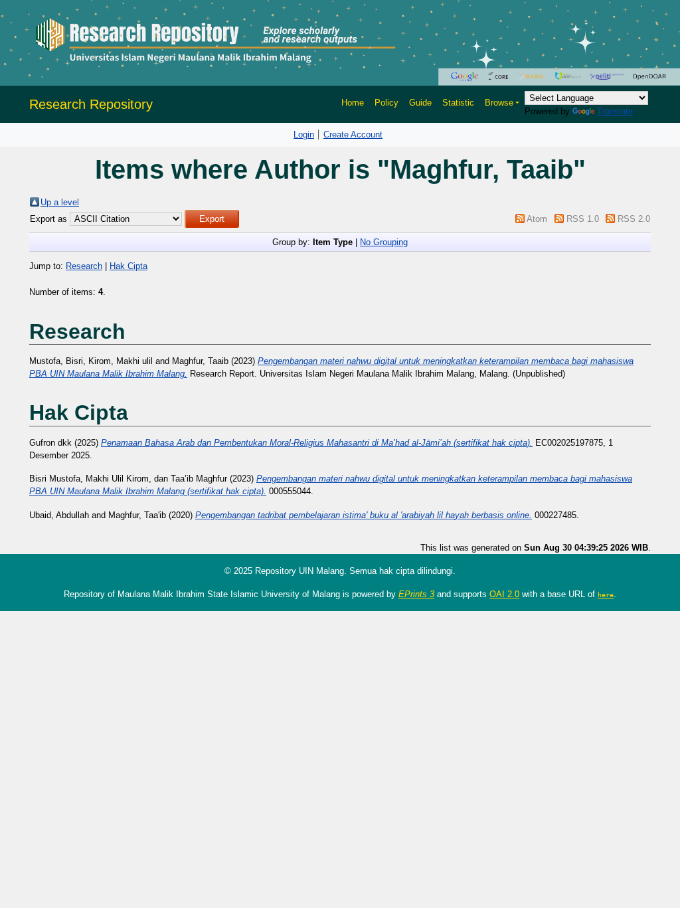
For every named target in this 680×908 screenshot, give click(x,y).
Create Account (352, 134)
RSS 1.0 (582, 219)
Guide (420, 103)
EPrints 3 (416, 594)
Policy (386, 103)
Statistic (458, 103)
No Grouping (384, 242)
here (606, 594)
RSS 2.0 (634, 219)
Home (352, 103)
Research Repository (91, 104)
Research (84, 266)
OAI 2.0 (504, 594)
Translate (615, 111)
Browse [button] (499, 103)
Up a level (60, 202)
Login (304, 134)
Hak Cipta (128, 266)
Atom (537, 219)
